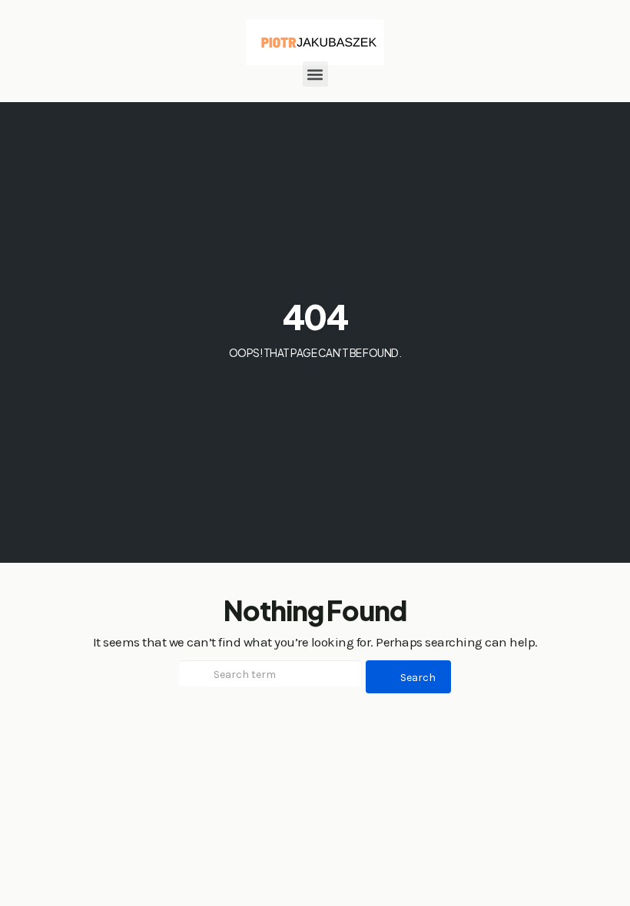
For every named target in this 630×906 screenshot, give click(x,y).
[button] (315, 74)
